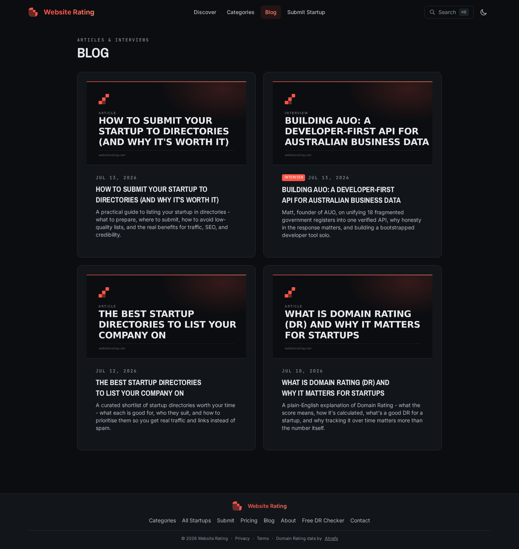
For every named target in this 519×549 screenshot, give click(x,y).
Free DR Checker (323, 520)
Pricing (249, 520)
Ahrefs (331, 538)
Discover (205, 12)
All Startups (196, 520)
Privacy (242, 538)
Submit (225, 520)
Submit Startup (306, 12)
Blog (271, 12)
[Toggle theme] (484, 12)
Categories (241, 12)
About (288, 520)
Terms (263, 538)
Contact (360, 520)
